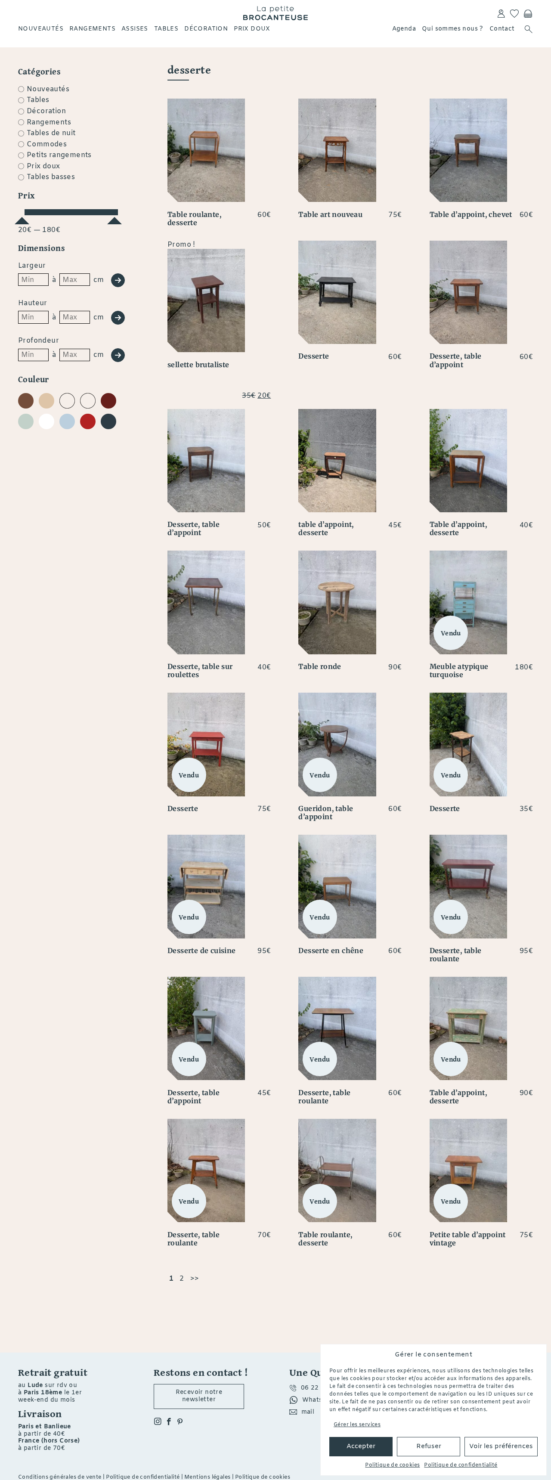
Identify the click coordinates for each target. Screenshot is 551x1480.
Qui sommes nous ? (452, 29)
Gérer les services (357, 1424)
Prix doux (252, 29)
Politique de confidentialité (460, 1465)
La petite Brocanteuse (275, 13)
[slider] (22, 217)
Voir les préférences (501, 1446)
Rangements (92, 29)
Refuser (428, 1446)
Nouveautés (40, 29)
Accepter (361, 1446)
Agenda (404, 29)
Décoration (206, 29)
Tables (166, 29)
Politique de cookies (392, 1465)
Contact (502, 29)
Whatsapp (318, 1400)
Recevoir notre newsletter (199, 1396)
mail (308, 1412)
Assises (134, 29)
